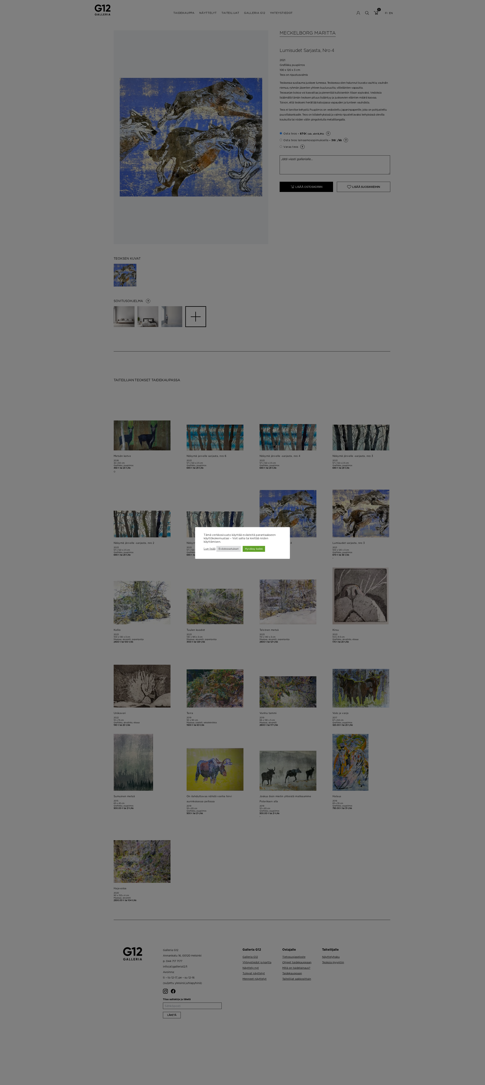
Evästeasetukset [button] (229, 548)
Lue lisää (209, 548)
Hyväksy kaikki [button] (254, 548)
